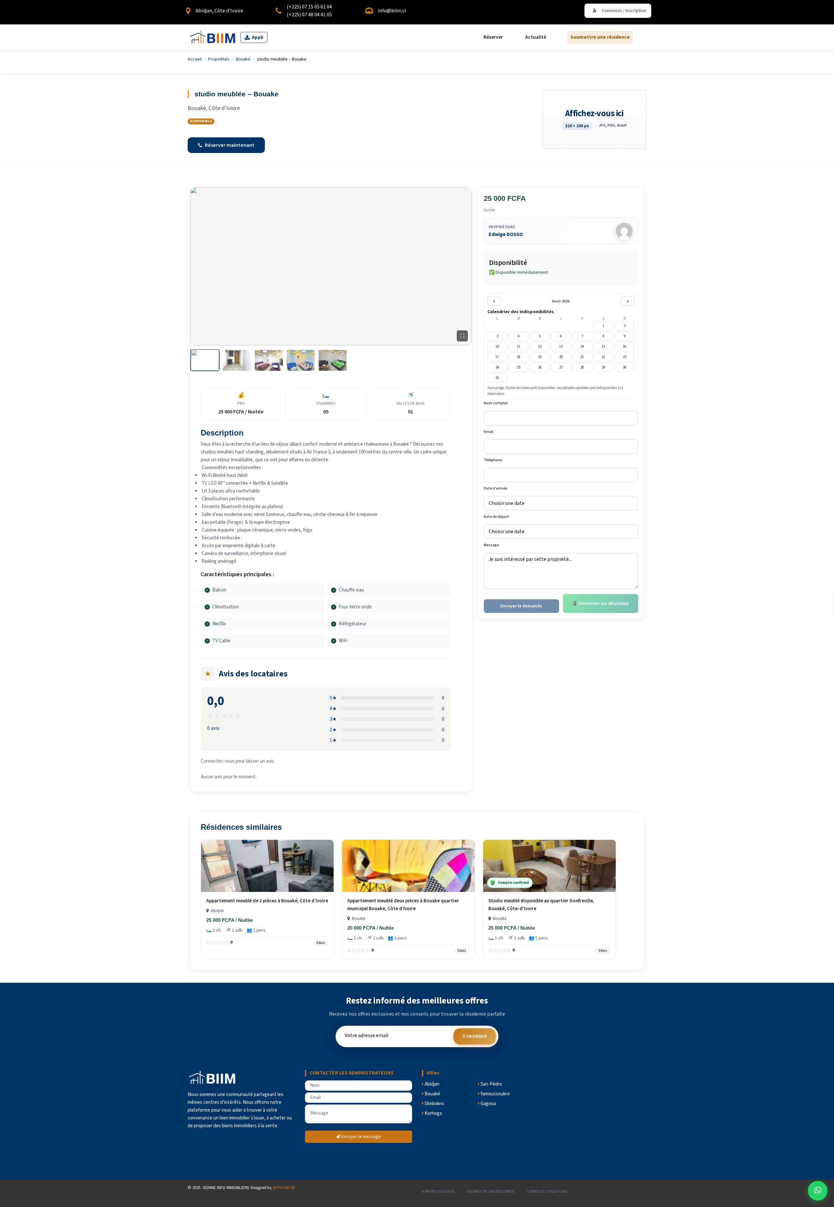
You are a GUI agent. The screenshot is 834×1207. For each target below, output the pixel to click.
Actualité (535, 37)
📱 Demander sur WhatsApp (600, 603)
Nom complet (496, 403)
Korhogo (433, 1113)
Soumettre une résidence (600, 37)
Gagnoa (488, 1103)
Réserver (493, 37)
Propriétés (218, 59)
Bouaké (243, 59)
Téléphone (493, 460)
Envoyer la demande (521, 606)
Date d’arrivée (495, 488)
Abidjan (431, 1084)
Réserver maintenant (229, 145)
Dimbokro (434, 1103)
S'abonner (475, 1036)
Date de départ (496, 517)
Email (488, 431)
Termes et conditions (547, 1191)
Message (491, 545)
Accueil (195, 59)
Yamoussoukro (495, 1093)
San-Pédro (491, 1084)
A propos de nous (438, 1191)
